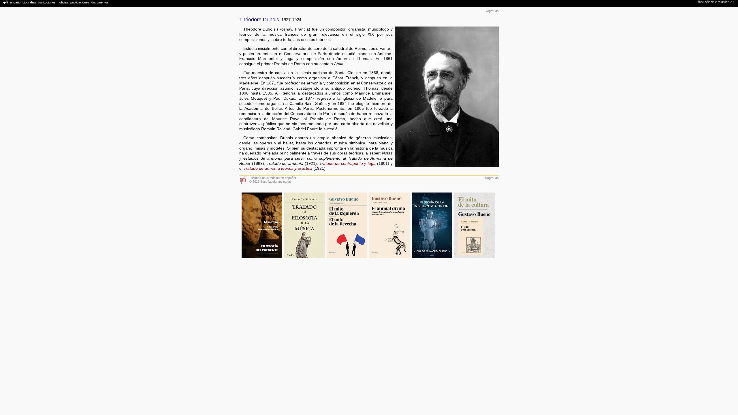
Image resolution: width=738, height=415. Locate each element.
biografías (492, 178)
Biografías (492, 11)
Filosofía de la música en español (272, 178)
